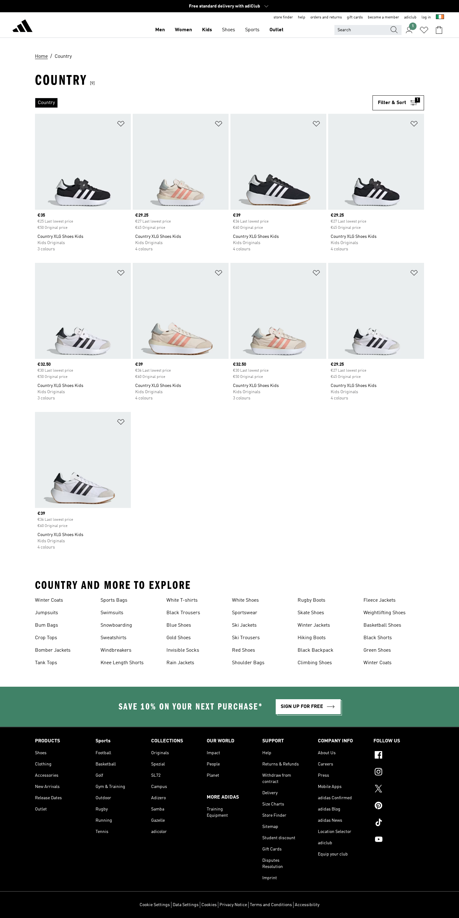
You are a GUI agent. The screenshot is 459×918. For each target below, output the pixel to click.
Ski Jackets (244, 625)
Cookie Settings (155, 905)
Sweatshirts (113, 637)
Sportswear (244, 612)
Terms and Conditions (271, 905)
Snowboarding (116, 625)
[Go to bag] (439, 30)
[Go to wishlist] (424, 30)
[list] (204, 103)
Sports (252, 30)
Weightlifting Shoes (384, 612)
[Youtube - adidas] (398, 840)
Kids (207, 30)
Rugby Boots (311, 600)
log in (426, 17)
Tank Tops (46, 662)
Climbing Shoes (315, 662)
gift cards (355, 17)
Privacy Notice (233, 905)
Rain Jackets (180, 662)
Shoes (228, 30)
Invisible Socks (182, 650)
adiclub (410, 17)
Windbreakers (116, 650)
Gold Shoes (178, 637)
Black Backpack (315, 650)
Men (160, 30)
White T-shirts (182, 600)
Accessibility (307, 905)
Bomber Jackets (53, 650)
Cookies (209, 905)
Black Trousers (183, 612)
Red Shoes (243, 650)
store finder (283, 17)
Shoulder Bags (248, 662)
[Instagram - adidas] (398, 772)
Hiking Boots (312, 637)
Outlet (276, 30)
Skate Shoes (311, 612)
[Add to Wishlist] (121, 125)
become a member (383, 17)
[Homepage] (22, 26)
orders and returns (326, 17)
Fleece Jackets (379, 600)
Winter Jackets (314, 625)
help (301, 17)
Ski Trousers (246, 637)
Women (183, 30)
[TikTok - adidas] (398, 823)
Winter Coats (49, 600)
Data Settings (186, 905)
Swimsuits (112, 612)
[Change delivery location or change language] (440, 18)
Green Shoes (377, 650)
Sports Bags (114, 600)
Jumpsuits (46, 612)
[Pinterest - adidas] (398, 806)
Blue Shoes (178, 625)
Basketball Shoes (382, 625)
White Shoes (245, 600)
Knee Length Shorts (122, 662)
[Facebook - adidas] (398, 755)
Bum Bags (46, 625)
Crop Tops (46, 637)
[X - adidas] (398, 789)
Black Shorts (377, 637)
